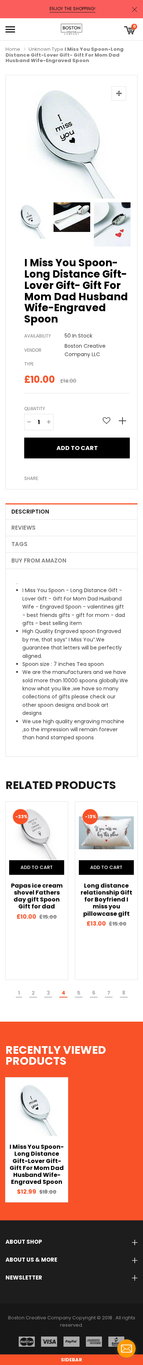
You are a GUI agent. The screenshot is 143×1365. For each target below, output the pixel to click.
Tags (19, 544)
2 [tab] (33, 992)
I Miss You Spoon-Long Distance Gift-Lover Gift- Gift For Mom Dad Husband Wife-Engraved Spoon (37, 1164)
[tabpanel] (37, 890)
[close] (134, 9)
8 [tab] (123, 992)
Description (30, 511)
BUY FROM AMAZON (38, 560)
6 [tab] (93, 992)
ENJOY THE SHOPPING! (72, 9)
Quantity (34, 408)
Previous (20, 223)
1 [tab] (19, 992)
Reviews (23, 527)
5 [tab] (78, 992)
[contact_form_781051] (126, 1348)
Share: (31, 478)
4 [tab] (63, 992)
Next (122, 223)
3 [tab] (48, 992)
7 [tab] (108, 992)
